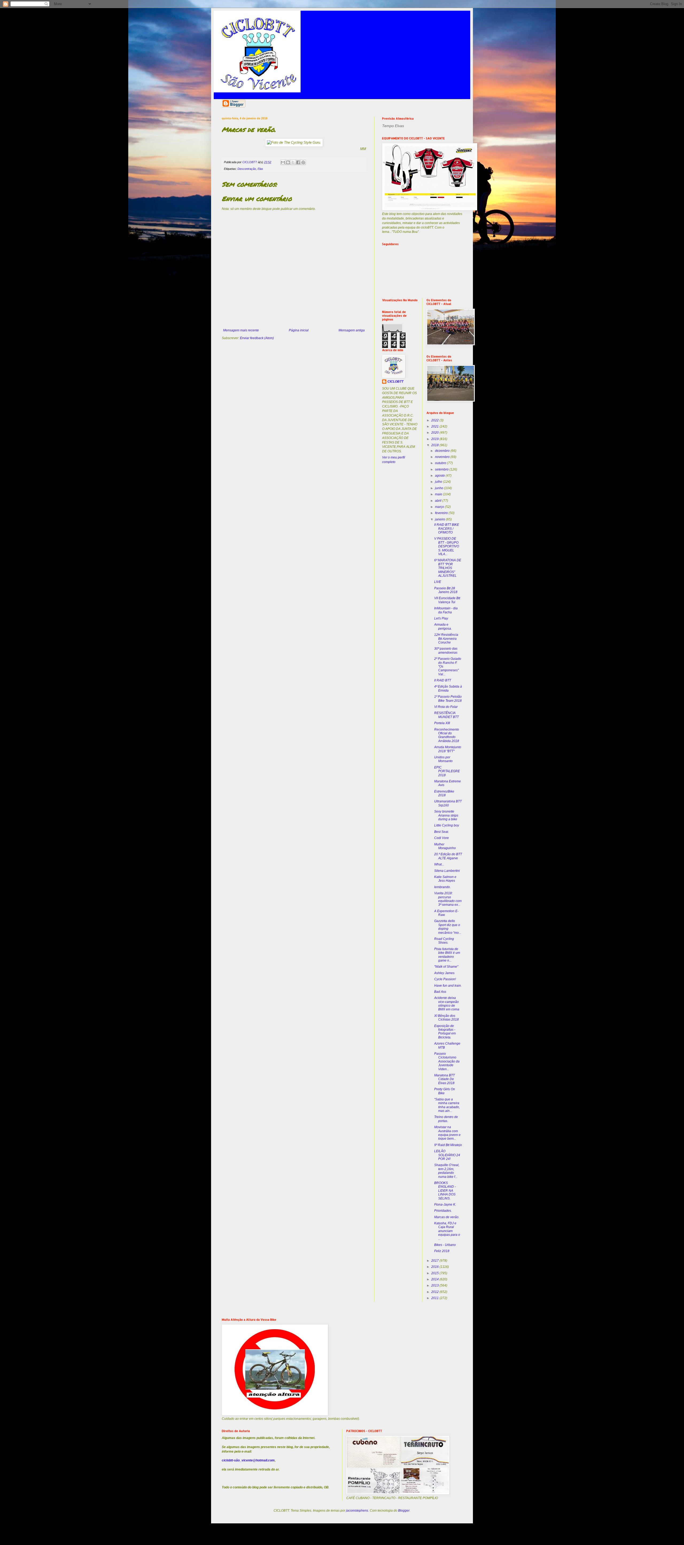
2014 (435, 1279)
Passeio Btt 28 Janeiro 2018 (445, 590)
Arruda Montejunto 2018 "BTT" (447, 749)
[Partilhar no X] (293, 162)
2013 (435, 1285)
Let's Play (441, 618)
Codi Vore (441, 838)
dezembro (442, 451)
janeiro (440, 519)
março (440, 507)
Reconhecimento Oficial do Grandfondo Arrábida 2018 (446, 735)
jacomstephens (357, 1510)
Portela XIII (442, 723)
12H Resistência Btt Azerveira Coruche (446, 638)
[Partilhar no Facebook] (298, 162)
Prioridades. (443, 1211)
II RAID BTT (442, 680)
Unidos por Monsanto (443, 759)
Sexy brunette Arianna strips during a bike (446, 815)
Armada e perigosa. (443, 626)
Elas (260, 168)
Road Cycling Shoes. (444, 940)
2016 (435, 1267)
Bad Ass (440, 992)
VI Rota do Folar (446, 707)
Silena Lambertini (447, 871)
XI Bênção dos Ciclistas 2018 (446, 1017)
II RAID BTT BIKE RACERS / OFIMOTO (446, 528)
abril (438, 501)
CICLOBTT (395, 381)
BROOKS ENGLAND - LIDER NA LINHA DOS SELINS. (445, 1190)
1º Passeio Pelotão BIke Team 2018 (448, 698)
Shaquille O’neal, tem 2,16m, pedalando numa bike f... (446, 1170)
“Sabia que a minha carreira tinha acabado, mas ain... (447, 1105)
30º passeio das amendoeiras (445, 650)
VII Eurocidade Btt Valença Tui (447, 600)
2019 (435, 439)
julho (439, 482)
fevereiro (442, 513)
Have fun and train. (448, 985)
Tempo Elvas (393, 126)
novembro (442, 457)
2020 (435, 432)
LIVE (437, 582)
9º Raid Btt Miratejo (448, 1145)
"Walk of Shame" (446, 966)
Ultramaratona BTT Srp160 (448, 803)
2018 (435, 445)
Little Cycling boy (446, 825)
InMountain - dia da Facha (446, 610)
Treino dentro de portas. (446, 1119)
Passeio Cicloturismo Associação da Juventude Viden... (447, 1061)
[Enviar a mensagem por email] (283, 162)
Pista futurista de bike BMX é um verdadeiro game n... (447, 954)
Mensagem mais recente (241, 330)
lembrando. (442, 887)
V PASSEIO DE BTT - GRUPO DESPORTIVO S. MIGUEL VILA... (446, 546)
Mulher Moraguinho (445, 846)
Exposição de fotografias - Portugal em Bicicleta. (445, 1031)
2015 (435, 1273)
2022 (435, 420)
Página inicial (299, 330)
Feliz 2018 (441, 1251)
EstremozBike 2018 (444, 793)
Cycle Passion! (445, 979)
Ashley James (444, 973)
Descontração (247, 168)
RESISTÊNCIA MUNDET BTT (446, 715)
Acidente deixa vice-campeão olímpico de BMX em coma (446, 1003)
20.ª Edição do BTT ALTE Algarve (448, 856)
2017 (435, 1260)
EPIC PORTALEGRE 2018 (447, 771)
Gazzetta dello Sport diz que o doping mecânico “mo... (447, 926)
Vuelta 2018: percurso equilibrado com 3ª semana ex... (448, 899)
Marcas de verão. (446, 1217)
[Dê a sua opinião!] (288, 162)
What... (439, 864)
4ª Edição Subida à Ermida (448, 688)
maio (439, 494)
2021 (435, 426)
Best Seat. (441, 832)
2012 (435, 1292)
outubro (441, 463)
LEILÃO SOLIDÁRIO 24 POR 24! (447, 1155)
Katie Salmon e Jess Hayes (445, 879)
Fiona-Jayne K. (445, 1204)
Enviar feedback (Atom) (257, 338)
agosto (440, 475)
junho (439, 488)
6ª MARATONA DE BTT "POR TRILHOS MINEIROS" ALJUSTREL (447, 568)
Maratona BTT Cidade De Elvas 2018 (444, 1079)
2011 (435, 1298)
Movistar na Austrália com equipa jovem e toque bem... (447, 1132)
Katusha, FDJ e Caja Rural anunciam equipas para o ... (447, 1231)
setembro (442, 469)
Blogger (404, 1510)
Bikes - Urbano (445, 1245)
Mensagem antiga (352, 330)
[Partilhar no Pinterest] (303, 162)
